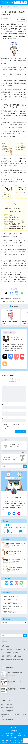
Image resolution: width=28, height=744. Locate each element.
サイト (4, 418)
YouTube (22, 359)
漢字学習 (22, 301)
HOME (15, 728)
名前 (4, 404)
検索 (25, 466)
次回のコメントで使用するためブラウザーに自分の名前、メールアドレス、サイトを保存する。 (15, 426)
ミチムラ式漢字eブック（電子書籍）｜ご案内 (14, 649)
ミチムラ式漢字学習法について (14, 731)
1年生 (8, 301)
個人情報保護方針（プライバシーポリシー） (13, 740)
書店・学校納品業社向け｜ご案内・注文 (12, 659)
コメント (5, 385)
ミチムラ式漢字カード (10, 599)
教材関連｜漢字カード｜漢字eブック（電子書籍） (13, 607)
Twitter (6, 586)
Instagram (16, 359)
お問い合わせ (5, 646)
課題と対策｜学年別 (14, 298)
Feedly (21, 586)
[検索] (25, 635)
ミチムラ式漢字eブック (10, 596)
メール (4, 411)
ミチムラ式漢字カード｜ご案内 (10, 652)
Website (4, 366)
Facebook (11, 359)
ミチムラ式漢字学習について (12, 603)
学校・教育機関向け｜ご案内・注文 (11, 656)
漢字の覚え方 (14, 301)
